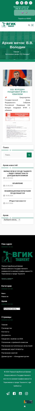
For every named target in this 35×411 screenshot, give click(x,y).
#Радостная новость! (17, 201)
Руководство (6, 328)
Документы (6, 335)
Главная (16, 52)
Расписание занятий (9, 353)
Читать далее (6, 279)
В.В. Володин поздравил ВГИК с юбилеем (17, 91)
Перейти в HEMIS (24, 19)
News (3, 293)
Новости (10, 84)
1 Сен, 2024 (10, 81)
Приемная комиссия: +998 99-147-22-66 (21, 8)
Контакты (5, 332)
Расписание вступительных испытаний (16, 346)
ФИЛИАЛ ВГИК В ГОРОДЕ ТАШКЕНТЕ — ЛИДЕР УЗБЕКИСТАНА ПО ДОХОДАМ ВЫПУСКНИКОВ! (18, 173)
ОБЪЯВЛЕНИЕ (17, 183)
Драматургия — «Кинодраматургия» (15, 356)
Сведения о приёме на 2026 (12, 339)
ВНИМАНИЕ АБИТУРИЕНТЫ (12, 349)
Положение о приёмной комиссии (14, 342)
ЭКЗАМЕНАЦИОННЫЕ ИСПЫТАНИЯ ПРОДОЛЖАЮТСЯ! (17, 192)
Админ (14, 77)
